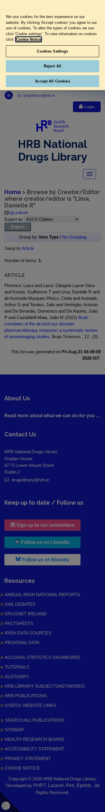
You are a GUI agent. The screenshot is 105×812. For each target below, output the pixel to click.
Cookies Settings (52, 51)
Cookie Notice (28, 39)
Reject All (52, 66)
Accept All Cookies (52, 81)
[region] (52, 45)
